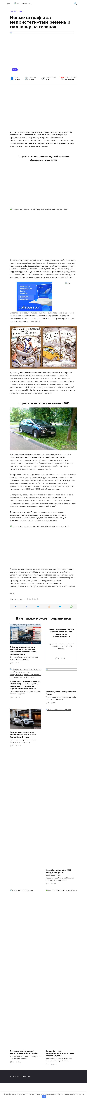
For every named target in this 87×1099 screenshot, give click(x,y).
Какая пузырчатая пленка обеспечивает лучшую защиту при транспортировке (61, 632)
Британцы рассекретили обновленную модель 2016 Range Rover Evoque (23, 734)
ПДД (14, 69)
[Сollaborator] (34, 296)
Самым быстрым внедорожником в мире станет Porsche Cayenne (60, 1053)
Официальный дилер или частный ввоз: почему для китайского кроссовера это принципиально (23, 650)
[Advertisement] (41, 108)
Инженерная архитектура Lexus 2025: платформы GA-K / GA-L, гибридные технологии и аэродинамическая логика (25, 685)
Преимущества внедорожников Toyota (61, 693)
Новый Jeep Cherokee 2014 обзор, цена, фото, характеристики (58, 872)
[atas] (67, 296)
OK (44, 1096)
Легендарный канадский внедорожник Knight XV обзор (24, 1052)
